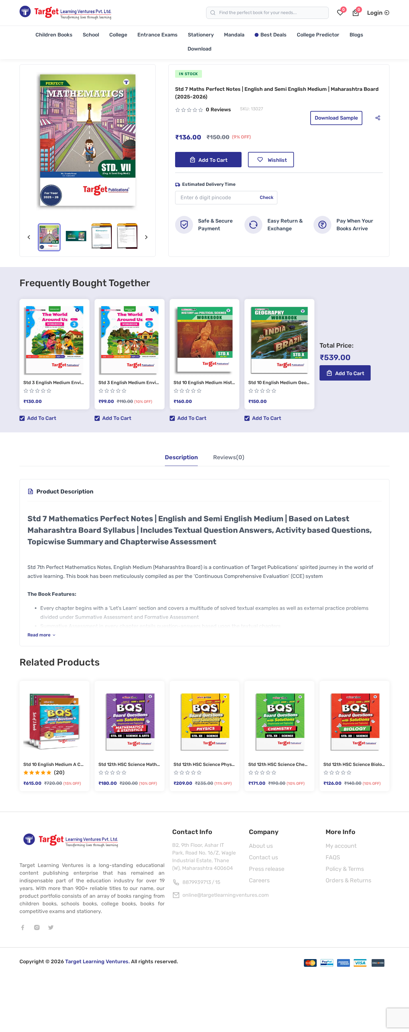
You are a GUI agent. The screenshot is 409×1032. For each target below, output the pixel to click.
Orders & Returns (348, 880)
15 (217, 882)
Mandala (234, 35)
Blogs (356, 35)
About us (261, 845)
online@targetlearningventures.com (225, 895)
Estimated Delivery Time (208, 184)
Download (200, 49)
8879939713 (196, 882)
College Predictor (318, 35)
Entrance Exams (157, 35)
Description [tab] (181, 457)
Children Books (54, 35)
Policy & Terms (345, 868)
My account (341, 845)
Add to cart (213, 160)
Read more (38, 635)
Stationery (201, 35)
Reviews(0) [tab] (228, 457)
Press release (266, 868)
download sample (336, 118)
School (91, 35)
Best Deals (273, 35)
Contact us (263, 857)
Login (374, 12)
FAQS (333, 857)
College (118, 35)
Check (267, 197)
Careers (259, 880)
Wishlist (277, 160)
